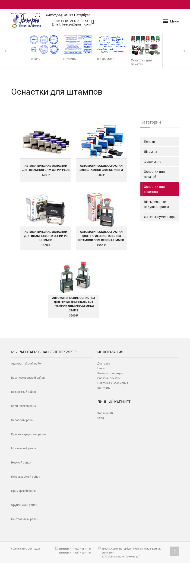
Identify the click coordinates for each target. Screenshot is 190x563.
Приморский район (24, 491)
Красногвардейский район (28, 434)
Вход (37, 14)
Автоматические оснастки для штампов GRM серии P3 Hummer (45, 236)
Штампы (150, 151)
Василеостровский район (28, 377)
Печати (149, 141)
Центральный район (24, 519)
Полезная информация (112, 383)
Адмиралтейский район (26, 363)
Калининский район (24, 406)
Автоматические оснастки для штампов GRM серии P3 (101, 167)
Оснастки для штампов (154, 189)
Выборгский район (23, 391)
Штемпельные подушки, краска (156, 204)
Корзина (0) (19, 14)
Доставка (103, 363)
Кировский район (22, 420)
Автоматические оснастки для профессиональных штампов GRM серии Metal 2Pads (73, 304)
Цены (100, 368)
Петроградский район (25, 476)
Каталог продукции (110, 373)
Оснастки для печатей (154, 174)
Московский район (23, 448)
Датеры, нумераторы (160, 216)
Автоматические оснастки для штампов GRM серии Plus (46, 167)
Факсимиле (152, 161)
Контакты (103, 388)
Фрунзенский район (24, 505)
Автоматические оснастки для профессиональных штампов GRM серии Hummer (101, 236)
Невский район (21, 462)
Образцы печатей (108, 378)
